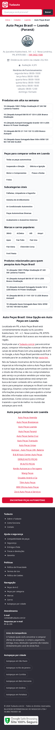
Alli (30, 233)
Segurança (11, 543)
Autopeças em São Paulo (16, 661)
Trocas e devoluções (15, 551)
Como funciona (13, 523)
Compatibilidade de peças (18, 539)
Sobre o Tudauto (14, 519)
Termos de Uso (13, 571)
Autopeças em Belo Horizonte (18, 681)
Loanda (27, 20)
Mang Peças (27, 473)
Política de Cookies (15, 575)
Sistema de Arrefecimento (17, 200)
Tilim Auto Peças (27, 482)
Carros (10, 599)
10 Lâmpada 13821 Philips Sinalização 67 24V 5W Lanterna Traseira (25, 107)
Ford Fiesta (11, 253)
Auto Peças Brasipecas (27, 422)
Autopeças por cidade (16, 604)
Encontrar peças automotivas (27, 500)
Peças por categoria (15, 591)
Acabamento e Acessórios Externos (21, 220)
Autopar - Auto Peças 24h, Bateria (27, 450)
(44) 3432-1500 (36, 54)
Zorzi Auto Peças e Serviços (27, 491)
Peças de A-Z (12, 587)
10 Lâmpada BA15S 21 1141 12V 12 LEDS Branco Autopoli (24, 132)
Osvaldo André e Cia (27, 477)
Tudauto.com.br (27, 344)
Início (7, 20)
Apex (8, 240)
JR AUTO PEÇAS (27, 463)
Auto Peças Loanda (27, 426)
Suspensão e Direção (15, 166)
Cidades (17, 20)
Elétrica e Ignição (37, 166)
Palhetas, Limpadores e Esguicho (20, 193)
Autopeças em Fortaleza (16, 694)
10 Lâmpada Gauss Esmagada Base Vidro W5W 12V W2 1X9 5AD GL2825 (26, 140)
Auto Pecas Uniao (27, 445)
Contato (10, 527)
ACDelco (20, 233)
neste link (43, 357)
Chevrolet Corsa (27, 246)
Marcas (10, 595)
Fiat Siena (10, 246)
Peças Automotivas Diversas (18, 213)
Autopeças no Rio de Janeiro (18, 667)
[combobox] (22, 12)
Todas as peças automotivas (18, 159)
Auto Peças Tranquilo (27, 440)
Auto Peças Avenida (27, 417)
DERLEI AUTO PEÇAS (27, 459)
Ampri (40, 233)
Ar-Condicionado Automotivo (19, 206)
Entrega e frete (13, 547)
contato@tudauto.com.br (14, 618)
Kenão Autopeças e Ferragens (27, 468)
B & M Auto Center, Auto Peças (27, 454)
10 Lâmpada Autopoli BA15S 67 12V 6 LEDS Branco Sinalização (26, 115)
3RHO (8, 233)
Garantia (11, 555)
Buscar (48, 12)
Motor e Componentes (16, 173)
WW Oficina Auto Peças (27, 487)
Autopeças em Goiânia (15, 688)
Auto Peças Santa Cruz (27, 436)
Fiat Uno (33, 240)
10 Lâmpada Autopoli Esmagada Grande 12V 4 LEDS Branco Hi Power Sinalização (26, 124)
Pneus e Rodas (38, 173)
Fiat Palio (20, 240)
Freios (9, 179)
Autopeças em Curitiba (16, 674)
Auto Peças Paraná (27, 431)
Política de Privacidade (16, 567)
